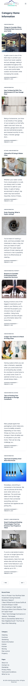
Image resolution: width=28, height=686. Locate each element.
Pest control (6, 651)
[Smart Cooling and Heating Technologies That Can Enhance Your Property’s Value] (14, 539)
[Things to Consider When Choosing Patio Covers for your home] (14, 42)
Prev (6, 582)
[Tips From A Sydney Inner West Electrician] (14, 472)
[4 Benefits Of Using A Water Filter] (14, 167)
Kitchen (6, 150)
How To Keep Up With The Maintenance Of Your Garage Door (13, 92)
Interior (4, 644)
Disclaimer (5, 667)
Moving (16, 392)
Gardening (5, 639)
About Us (5, 662)
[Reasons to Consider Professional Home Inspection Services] (14, 289)
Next (22, 582)
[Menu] (25, 3)
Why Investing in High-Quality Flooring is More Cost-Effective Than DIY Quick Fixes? (14, 609)
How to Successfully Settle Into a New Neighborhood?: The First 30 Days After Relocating (13, 621)
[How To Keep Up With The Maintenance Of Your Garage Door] (14, 105)
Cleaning (4, 635)
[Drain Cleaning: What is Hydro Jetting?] (14, 226)
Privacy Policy (6, 669)
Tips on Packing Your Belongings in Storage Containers (11, 397)
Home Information (9, 24)
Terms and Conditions (9, 672)
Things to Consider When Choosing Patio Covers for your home (13, 29)
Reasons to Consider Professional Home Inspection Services (11, 275)
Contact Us (5, 665)
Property (16, 270)
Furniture (5, 637)
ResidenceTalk (15, 680)
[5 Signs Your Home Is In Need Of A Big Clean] (14, 350)
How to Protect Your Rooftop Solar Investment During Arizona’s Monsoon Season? (13, 598)
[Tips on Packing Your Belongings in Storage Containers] (14, 411)
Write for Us (6, 674)
